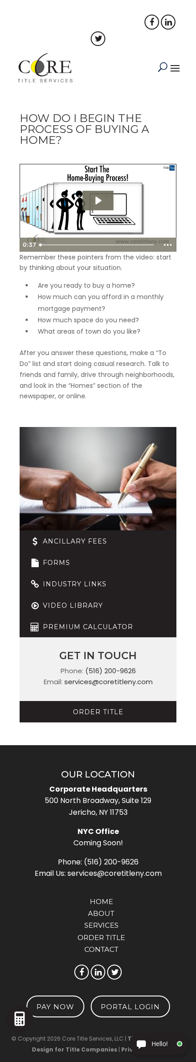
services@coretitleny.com (108, 681)
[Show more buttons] (167, 245)
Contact (101, 949)
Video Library (72, 605)
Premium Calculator (87, 627)
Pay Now (117, 22)
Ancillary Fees (74, 541)
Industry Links (74, 584)
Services (101, 925)
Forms (55, 563)
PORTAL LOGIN (55, 22)
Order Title (98, 712)
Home (101, 901)
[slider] (97, 245)
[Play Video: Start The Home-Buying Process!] (98, 200)
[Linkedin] (168, 22)
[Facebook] (151, 22)
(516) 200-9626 (110, 671)
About (101, 913)
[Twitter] (114, 972)
